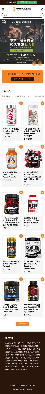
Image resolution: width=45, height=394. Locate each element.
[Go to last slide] (34, 63)
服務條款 (16, 389)
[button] (2, 9)
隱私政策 (23, 389)
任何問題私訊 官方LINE (25, 2)
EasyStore (31, 385)
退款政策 (29, 389)
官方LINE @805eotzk (22, 79)
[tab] (21, 62)
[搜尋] (39, 15)
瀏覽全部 (22, 324)
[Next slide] (40, 63)
